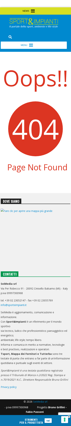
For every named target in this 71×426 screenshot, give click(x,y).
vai (48, 420)
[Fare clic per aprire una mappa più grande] (35, 236)
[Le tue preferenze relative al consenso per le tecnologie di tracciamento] (64, 419)
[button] (42, 13)
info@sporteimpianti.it (14, 305)
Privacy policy (9, 387)
